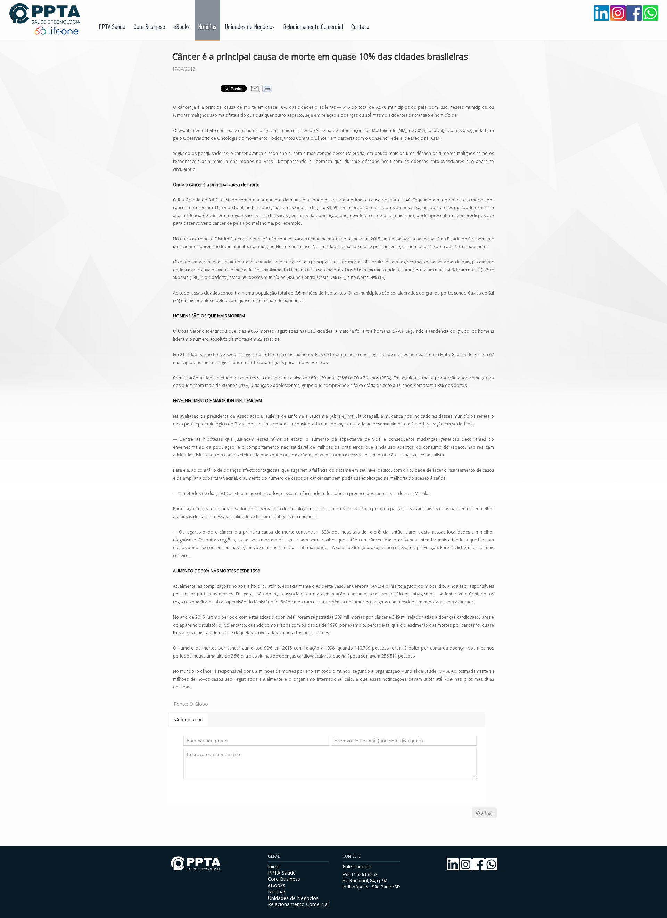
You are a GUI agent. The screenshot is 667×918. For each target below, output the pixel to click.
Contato (360, 27)
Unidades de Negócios (250, 27)
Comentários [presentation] (188, 719)
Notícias (207, 27)
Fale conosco (358, 866)
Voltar (484, 813)
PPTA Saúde (112, 27)
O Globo (198, 704)
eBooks (181, 27)
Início (274, 866)
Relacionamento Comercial (313, 27)
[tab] (188, 719)
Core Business (149, 27)
